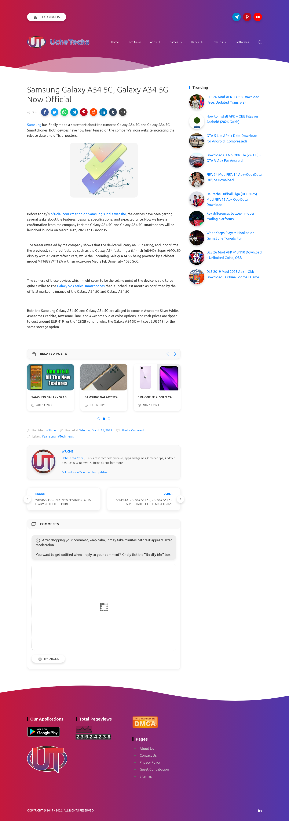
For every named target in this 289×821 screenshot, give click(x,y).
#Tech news (66, 436)
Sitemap (146, 776)
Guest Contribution (154, 769)
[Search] (260, 42)
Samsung (34, 125)
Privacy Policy (150, 762)
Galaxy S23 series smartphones (81, 286)
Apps (153, 42)
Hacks (195, 42)
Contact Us (148, 755)
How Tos (217, 42)
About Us (147, 749)
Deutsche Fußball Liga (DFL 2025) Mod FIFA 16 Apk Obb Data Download (231, 199)
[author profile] (43, 461)
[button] (45, 112)
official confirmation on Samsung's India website (88, 214)
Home (115, 42)
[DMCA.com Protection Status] (145, 721)
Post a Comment (133, 430)
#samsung (49, 436)
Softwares (242, 42)
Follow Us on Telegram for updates (84, 472)
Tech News (134, 42)
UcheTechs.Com (72, 458)
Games (173, 42)
